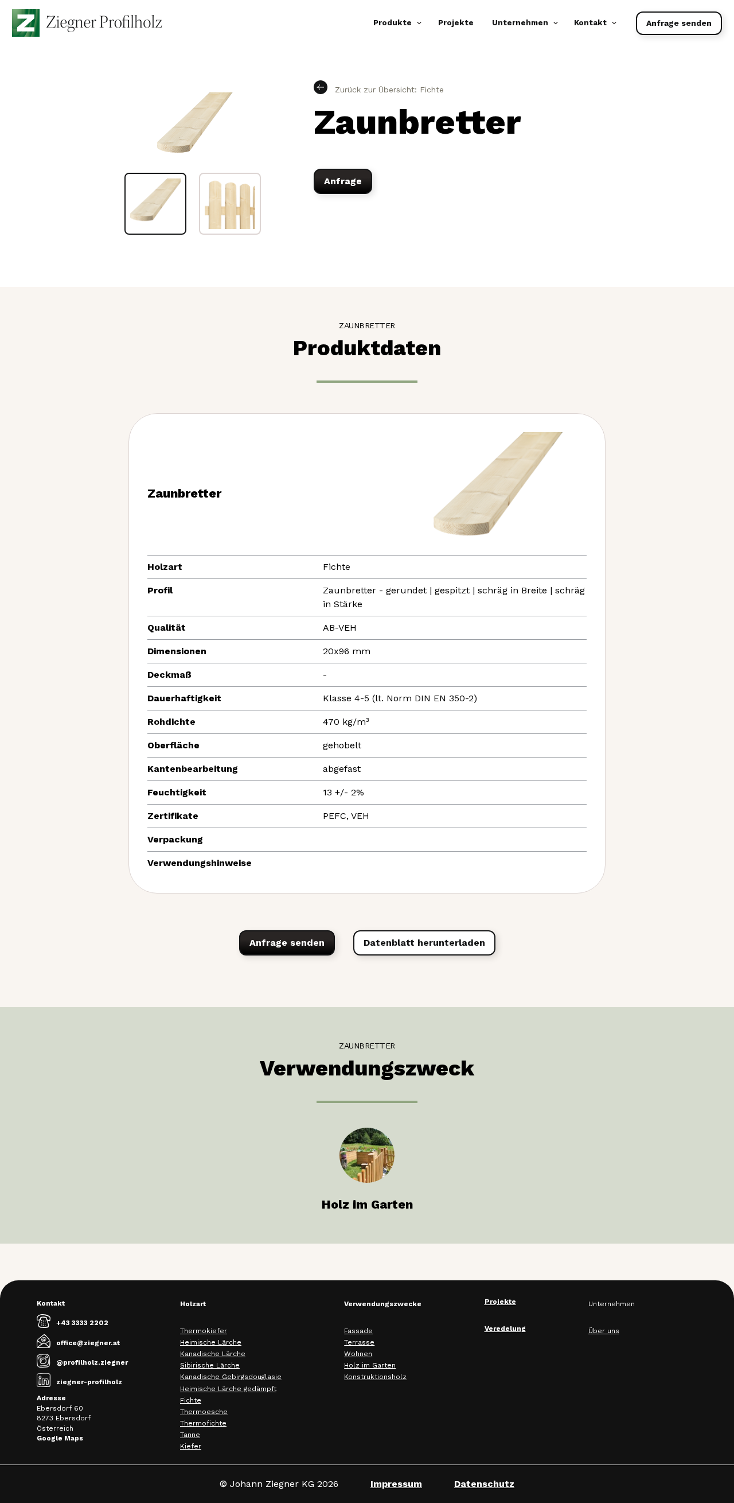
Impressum (396, 1483)
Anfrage (343, 181)
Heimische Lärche (210, 1342)
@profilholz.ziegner (92, 1362)
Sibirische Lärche (210, 1365)
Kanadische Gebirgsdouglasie (231, 1377)
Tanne (190, 1435)
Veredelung (505, 1329)
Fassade (358, 1331)
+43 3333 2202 (82, 1323)
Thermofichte (203, 1423)
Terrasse (359, 1342)
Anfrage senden (679, 23)
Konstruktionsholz (375, 1377)
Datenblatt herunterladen (424, 942)
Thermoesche (204, 1412)
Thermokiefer (203, 1331)
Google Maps (60, 1438)
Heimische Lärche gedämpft (228, 1389)
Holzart (193, 1304)
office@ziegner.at (88, 1343)
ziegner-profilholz (89, 1382)
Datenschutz (484, 1483)
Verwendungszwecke (382, 1304)
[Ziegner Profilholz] (87, 23)
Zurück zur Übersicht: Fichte (388, 89)
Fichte (190, 1400)
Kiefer (190, 1446)
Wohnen (358, 1354)
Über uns (603, 1331)
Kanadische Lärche (212, 1354)
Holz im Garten (370, 1365)
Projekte (456, 22)
